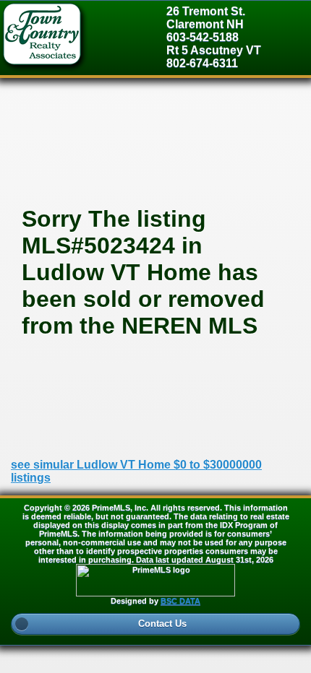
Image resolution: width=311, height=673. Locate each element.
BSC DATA (180, 600)
